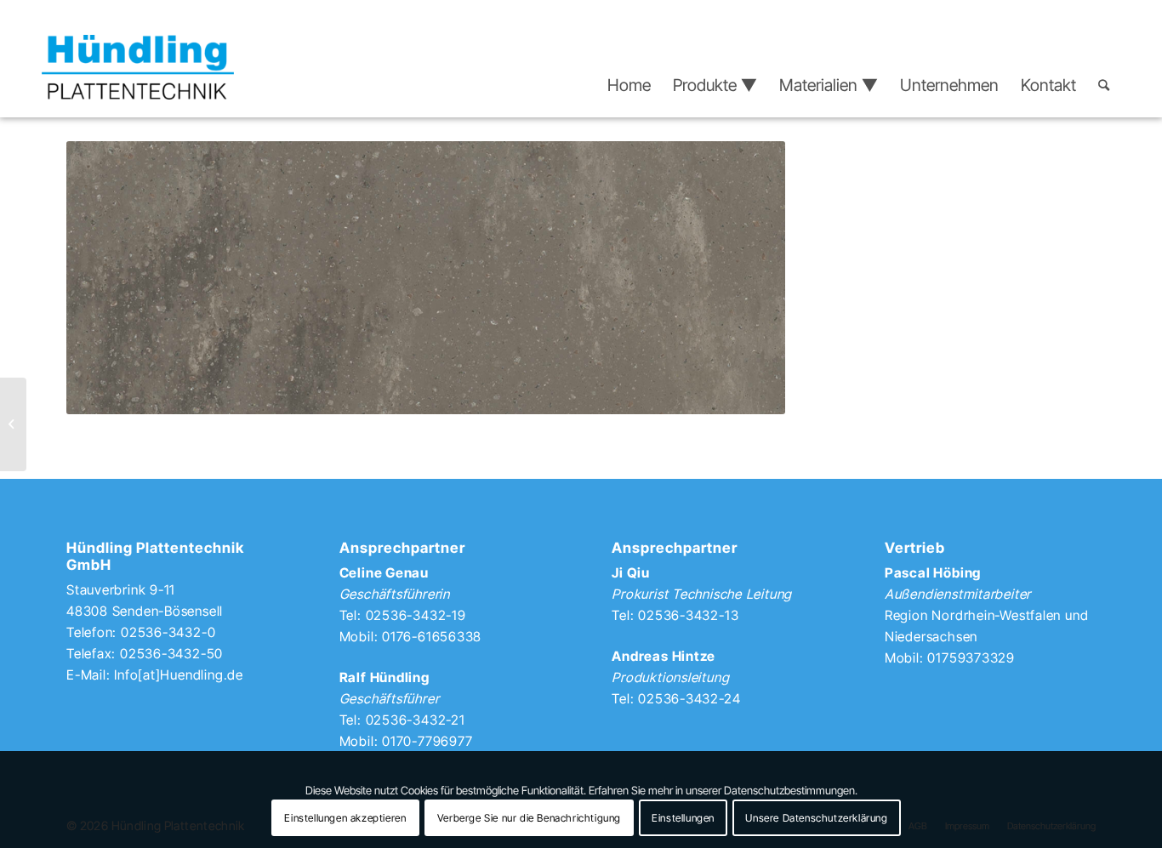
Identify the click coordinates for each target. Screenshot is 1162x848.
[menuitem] (629, 85)
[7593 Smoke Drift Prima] (13, 424)
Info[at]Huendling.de (178, 675)
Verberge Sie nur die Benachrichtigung (529, 817)
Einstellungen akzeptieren (345, 817)
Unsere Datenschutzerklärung (816, 817)
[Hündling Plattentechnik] (138, 67)
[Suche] (1103, 85)
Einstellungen (683, 817)
